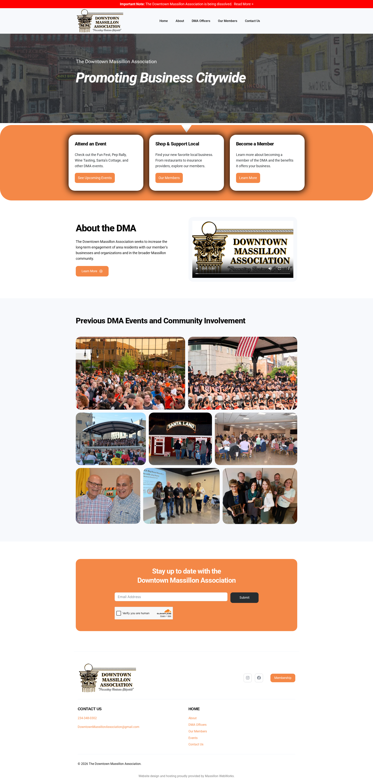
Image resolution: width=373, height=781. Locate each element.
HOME (194, 709)
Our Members (169, 178)
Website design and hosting (157, 776)
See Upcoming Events (95, 178)
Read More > (243, 4)
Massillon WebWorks (219, 776)
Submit (244, 597)
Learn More (248, 178)
